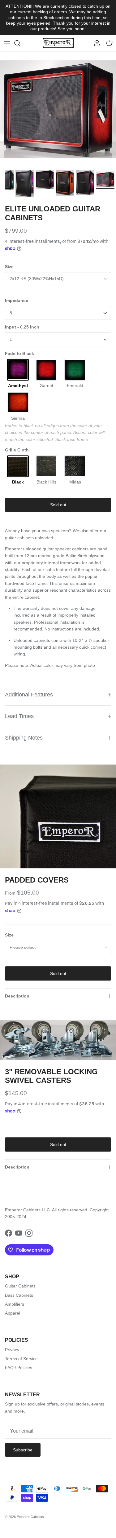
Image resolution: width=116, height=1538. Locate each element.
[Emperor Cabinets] (58, 43)
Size (9, 266)
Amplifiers (14, 1304)
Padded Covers (37, 880)
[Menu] (7, 43)
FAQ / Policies (18, 1367)
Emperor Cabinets (30, 1517)
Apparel (12, 1313)
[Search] (20, 43)
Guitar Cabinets (20, 1285)
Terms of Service (21, 1358)
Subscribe (22, 1449)
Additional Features (29, 694)
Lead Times (19, 716)
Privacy (12, 1349)
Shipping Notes (24, 738)
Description (17, 995)
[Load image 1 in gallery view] (58, 816)
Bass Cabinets (19, 1295)
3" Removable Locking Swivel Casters (51, 1076)
